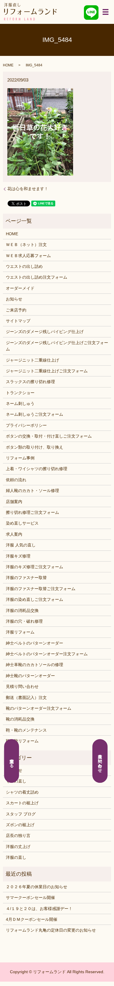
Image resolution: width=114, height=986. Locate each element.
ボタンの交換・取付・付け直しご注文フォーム (49, 436)
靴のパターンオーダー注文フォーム (38, 708)
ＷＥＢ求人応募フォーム (28, 255)
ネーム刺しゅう (20, 403)
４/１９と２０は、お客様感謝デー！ (39, 908)
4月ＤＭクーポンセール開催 (31, 919)
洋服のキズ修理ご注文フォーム (34, 566)
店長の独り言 (18, 835)
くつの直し (16, 781)
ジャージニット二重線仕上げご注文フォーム (47, 371)
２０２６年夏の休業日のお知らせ (36, 886)
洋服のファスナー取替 (26, 577)
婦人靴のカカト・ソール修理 (32, 490)
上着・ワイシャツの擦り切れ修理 (36, 468)
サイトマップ (18, 320)
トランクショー (20, 392)
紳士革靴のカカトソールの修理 (34, 664)
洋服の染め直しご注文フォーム (34, 599)
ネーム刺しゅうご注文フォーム (34, 414)
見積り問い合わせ (22, 686)
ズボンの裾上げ (20, 824)
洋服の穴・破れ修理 (24, 621)
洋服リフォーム (20, 632)
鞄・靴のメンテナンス (26, 730)
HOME (8, 65)
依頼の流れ (16, 479)
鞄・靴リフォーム (22, 741)
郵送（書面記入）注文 (26, 697)
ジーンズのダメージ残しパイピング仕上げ (45, 331)
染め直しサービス (22, 523)
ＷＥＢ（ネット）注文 (26, 244)
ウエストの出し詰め (24, 266)
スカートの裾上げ (22, 803)
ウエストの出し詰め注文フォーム (36, 277)
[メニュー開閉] (105, 12)
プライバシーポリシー (26, 425)
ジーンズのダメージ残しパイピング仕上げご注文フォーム (57, 345)
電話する (11, 761)
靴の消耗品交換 (20, 719)
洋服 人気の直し (21, 545)
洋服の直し (16, 857)
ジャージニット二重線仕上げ (32, 360)
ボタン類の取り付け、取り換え (34, 447)
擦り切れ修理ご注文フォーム (32, 512)
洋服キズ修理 (18, 556)
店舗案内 (14, 501)
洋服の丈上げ (18, 846)
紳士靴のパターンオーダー (30, 675)
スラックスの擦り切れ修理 (30, 381)
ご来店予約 (16, 310)
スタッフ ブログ (21, 814)
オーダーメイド (20, 288)
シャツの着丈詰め (22, 792)
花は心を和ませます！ (27, 188)
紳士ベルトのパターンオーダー (34, 643)
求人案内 (14, 534)
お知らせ (14, 299)
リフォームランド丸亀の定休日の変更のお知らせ (51, 930)
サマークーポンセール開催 (30, 897)
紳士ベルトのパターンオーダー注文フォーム (47, 654)
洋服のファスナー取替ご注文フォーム (40, 588)
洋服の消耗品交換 (22, 610)
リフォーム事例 (20, 458)
